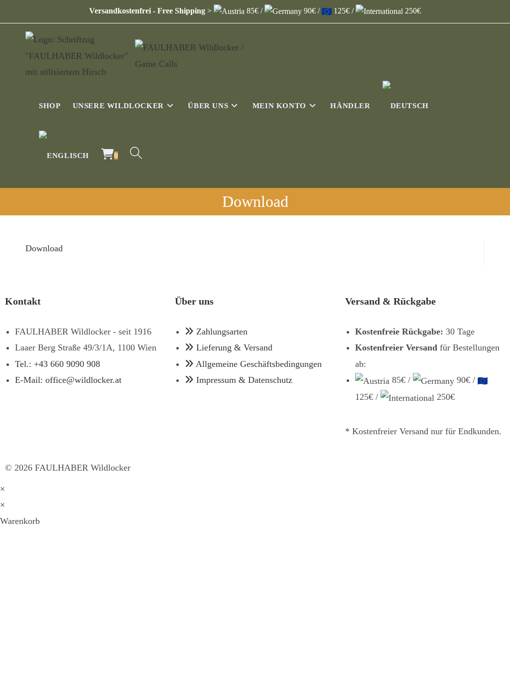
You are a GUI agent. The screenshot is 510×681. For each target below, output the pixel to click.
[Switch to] (406, 106)
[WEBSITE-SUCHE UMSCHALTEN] (136, 155)
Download (44, 248)
